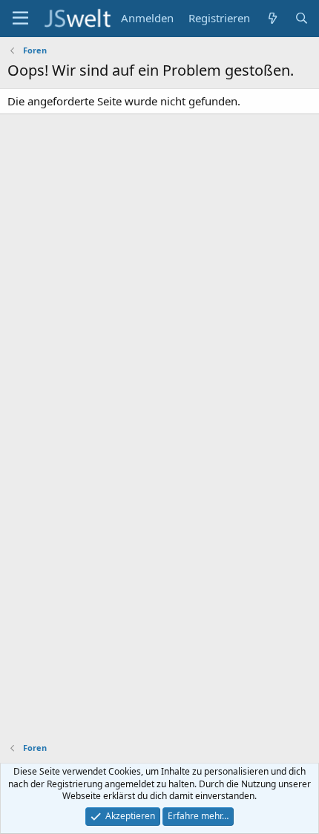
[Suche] (301, 18)
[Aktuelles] (271, 18)
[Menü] (20, 18)
